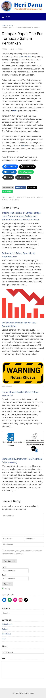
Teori (11, 25)
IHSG (24, 145)
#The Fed (14, 200)
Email (4, 575)
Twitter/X (32, 187)
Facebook (21, 187)
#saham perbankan (26, 197)
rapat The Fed (25, 56)
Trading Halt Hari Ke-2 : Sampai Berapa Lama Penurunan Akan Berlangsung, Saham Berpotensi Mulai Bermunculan (21, 216)
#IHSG (11, 197)
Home (4, 25)
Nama (4, 567)
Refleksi (5, 629)
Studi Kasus (6, 634)
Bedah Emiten (7, 624)
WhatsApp (7, 191)
